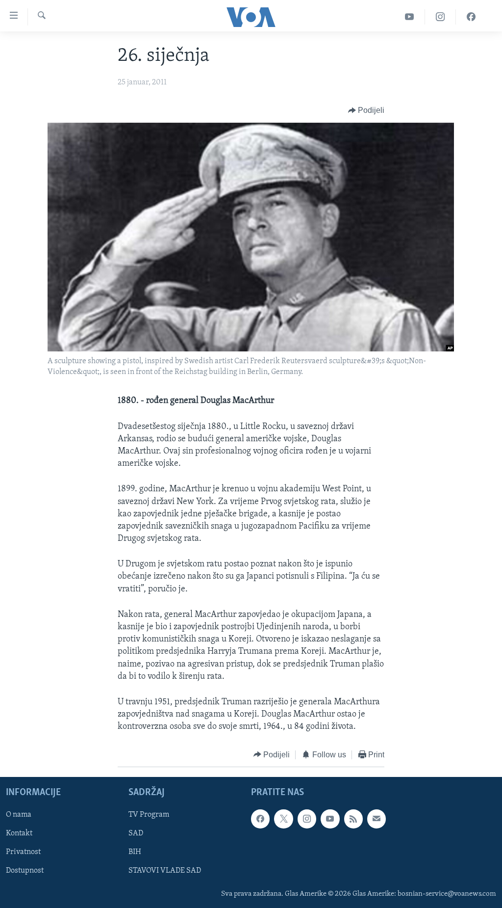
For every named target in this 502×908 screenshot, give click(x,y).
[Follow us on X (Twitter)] (283, 818)
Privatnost (23, 852)
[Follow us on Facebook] (260, 818)
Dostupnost (25, 871)
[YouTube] (409, 17)
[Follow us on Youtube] (330, 818)
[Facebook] (471, 17)
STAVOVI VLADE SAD (164, 871)
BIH (134, 852)
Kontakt (19, 833)
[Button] (366, 110)
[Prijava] (376, 818)
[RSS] (353, 818)
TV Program (148, 815)
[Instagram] (440, 17)
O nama (18, 815)
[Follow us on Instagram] (307, 818)
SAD (135, 833)
